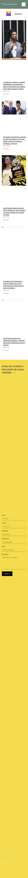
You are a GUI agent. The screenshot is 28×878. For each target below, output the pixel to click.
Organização (5, 538)
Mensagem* (5, 554)
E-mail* (4, 523)
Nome (3, 515)
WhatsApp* (5, 531)
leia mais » (6, 94)
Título (3, 546)
